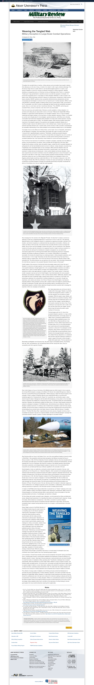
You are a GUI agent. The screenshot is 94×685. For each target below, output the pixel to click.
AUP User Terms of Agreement (54, 656)
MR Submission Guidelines (73, 633)
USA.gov (50, 669)
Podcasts (31, 10)
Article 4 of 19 (74, 21)
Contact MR (70, 636)
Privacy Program (51, 663)
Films (25, 10)
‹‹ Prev (68, 21)
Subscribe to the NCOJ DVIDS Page (37, 663)
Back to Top (68, 627)
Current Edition (33, 633)
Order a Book (32, 657)
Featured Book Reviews (54, 633)
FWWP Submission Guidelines (36, 645)
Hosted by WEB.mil (39, 681)
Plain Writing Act (51, 660)
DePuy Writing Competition (16, 639)
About (59, 10)
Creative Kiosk (14, 642)
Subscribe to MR (14, 636)
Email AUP (31, 654)
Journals (19, 10)
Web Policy (50, 657)
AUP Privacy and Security (53, 654)
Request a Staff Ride (33, 659)
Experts (45, 10)
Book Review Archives (53, 636)
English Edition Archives (29, 21)
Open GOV (50, 668)
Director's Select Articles (54, 639)
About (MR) (16, 633)
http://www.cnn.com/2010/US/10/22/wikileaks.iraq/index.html (35, 611)
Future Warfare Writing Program (17, 645)
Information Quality (52, 659)
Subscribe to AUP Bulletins (35, 660)
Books (13, 10)
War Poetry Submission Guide (74, 642)
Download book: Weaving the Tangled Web (59, 544)
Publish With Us (52, 10)
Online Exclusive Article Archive (36, 639)
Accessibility (51, 662)
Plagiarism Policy (33, 642)
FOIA (49, 666)
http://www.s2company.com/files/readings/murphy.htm (34, 605)
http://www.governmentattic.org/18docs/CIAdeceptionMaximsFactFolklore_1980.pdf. (40, 602)
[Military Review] (47, 15)
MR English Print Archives (35, 636)
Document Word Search (54, 642)
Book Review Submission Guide (74, 639)
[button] (29, 1)
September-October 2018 (43, 21)
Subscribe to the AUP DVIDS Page (36, 662)
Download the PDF (27, 39)
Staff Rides (38, 10)
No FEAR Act (51, 665)
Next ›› (80, 21)
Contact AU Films (33, 656)
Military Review (16, 21)
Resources (65, 10)
